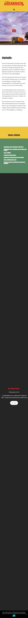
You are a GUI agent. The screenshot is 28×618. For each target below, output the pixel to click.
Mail (15, 403)
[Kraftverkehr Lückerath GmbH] (14, 4)
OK (14, 615)
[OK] (26, 614)
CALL (14, 30)
